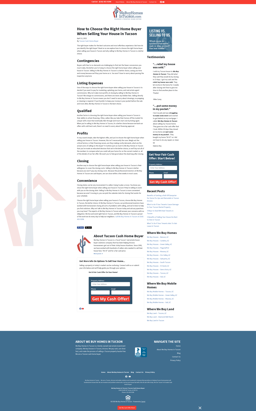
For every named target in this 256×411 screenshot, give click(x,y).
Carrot (143, 401)
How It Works (120, 2)
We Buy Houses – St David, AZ (158, 266)
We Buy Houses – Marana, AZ (157, 251)
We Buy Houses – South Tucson (158, 262)
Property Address (98, 280)
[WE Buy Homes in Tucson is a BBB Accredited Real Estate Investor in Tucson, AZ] (141, 352)
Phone (93, 289)
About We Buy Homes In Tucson (136, 2)
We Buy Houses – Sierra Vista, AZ (159, 269)
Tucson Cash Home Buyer (88, 41)
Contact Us (152, 2)
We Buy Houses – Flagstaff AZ (158, 248)
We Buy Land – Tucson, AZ (156, 313)
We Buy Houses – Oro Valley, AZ (158, 255)
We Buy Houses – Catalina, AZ (158, 240)
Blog (178, 353)
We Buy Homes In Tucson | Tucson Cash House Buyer (128, 388)
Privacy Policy (175, 360)
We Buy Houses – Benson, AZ (157, 237)
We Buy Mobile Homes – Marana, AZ (160, 299)
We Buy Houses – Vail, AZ (156, 277)
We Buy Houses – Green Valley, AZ (159, 244)
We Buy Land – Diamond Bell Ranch (160, 317)
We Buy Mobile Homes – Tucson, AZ (160, 291)
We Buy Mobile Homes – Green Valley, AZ (162, 295)
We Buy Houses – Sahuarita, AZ (158, 259)
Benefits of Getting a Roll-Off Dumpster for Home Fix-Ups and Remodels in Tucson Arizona (163, 198)
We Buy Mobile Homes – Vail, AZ (159, 302)
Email (113, 289)
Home (178, 346)
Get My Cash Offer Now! (127, 408)
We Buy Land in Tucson (155, 320)
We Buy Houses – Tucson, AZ (157, 273)
